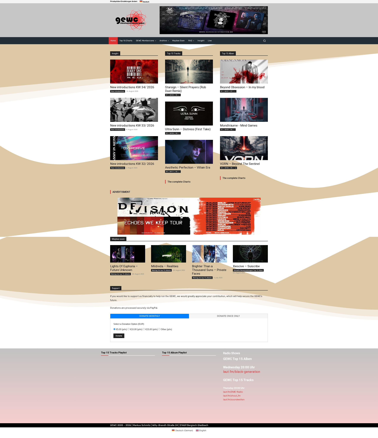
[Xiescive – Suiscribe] (250, 254)
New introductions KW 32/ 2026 (132, 164)
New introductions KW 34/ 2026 (132, 87)
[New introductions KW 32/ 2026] (134, 148)
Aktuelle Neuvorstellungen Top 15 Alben (248, 270)
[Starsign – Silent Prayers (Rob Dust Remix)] (189, 72)
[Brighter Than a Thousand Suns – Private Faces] (209, 254)
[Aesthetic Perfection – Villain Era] (189, 152)
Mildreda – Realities (164, 266)
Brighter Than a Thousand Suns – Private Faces (209, 269)
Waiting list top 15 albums (120, 274)
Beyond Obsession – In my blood (242, 87)
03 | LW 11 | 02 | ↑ (173, 171)
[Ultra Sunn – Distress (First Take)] (189, 114)
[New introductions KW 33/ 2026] (134, 110)
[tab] (149, 316)
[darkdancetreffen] (214, 20)
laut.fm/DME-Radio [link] (233, 391)
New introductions (117, 91)
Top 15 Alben (228, 53)
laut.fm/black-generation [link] (241, 372)
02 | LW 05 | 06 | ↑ (228, 129)
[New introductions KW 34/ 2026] (134, 72)
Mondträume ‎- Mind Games (238, 125)
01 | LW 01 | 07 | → (228, 91)
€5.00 (121, 329)
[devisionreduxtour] (189, 216)
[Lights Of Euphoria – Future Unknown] (127, 254)
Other (166, 329)
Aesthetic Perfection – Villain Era (187, 167)
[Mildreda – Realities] (168, 254)
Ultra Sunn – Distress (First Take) (188, 129)
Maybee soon (118, 239)
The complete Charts (178, 181)
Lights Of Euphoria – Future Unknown (124, 268)
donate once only (228, 316)
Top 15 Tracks (173, 53)
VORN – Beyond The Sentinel (240, 164)
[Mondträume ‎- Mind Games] (244, 110)
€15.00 (151, 329)
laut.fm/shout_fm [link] (232, 395)
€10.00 (136, 329)
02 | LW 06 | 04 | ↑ (173, 133)
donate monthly (149, 316)
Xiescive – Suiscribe (246, 266)
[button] (123, 1)
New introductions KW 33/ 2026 (132, 125)
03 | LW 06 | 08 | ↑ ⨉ (228, 168)
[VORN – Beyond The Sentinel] (244, 148)
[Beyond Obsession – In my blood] (244, 72)
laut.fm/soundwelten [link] (234, 399)
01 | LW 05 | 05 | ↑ (173, 95)
